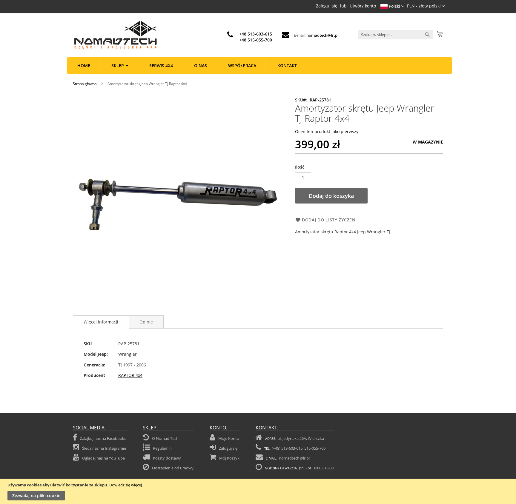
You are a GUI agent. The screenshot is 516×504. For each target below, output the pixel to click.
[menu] (259, 65)
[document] (258, 491)
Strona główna (85, 83)
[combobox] (395, 34)
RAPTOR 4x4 (130, 375)
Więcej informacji (101, 322)
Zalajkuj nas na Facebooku (103, 438)
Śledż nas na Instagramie (104, 448)
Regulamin (162, 448)
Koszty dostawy (167, 458)
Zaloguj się (326, 6)
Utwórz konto (363, 6)
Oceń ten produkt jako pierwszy (326, 131)
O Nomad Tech (165, 438)
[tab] (101, 322)
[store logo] (115, 35)
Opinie (146, 322)
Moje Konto (228, 438)
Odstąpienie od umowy (173, 468)
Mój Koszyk (229, 458)
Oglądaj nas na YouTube (103, 458)
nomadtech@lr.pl (322, 35)
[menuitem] (83, 65)
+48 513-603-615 (255, 34)
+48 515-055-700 (255, 40)
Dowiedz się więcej (125, 485)
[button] (426, 6)
